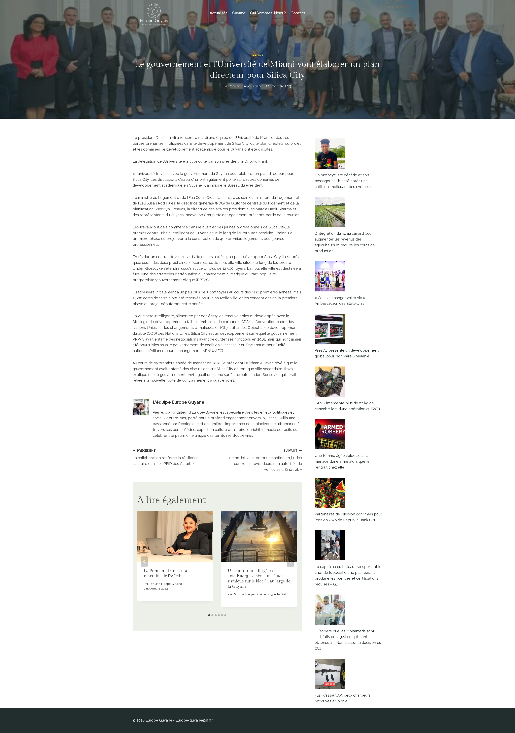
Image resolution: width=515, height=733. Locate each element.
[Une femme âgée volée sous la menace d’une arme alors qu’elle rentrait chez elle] (348, 434)
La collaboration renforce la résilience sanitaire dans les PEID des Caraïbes (166, 457)
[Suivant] (290, 561)
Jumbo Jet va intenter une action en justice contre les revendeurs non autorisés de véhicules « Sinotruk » (265, 460)
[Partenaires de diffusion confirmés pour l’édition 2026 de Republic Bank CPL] (348, 493)
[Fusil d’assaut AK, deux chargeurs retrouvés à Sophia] (348, 674)
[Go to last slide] (144, 561)
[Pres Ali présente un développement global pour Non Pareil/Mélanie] (348, 329)
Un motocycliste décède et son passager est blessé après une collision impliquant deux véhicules (344, 181)
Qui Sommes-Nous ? (268, 12)
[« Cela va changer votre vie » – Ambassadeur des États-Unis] (348, 276)
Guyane (238, 12)
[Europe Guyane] (155, 13)
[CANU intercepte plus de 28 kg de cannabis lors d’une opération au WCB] (348, 381)
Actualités (219, 12)
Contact (297, 12)
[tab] (209, 615)
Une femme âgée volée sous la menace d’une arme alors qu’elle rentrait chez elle (342, 461)
